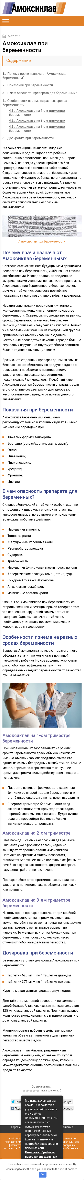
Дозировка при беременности (28, 138)
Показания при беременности (27, 85)
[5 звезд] (38, 1091)
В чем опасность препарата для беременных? (39, 93)
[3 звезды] (31, 1091)
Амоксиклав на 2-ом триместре (37, 120)
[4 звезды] (34, 1091)
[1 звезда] (24, 1091)
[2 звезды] (28, 1091)
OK (42, 1174)
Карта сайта (19, 1127)
